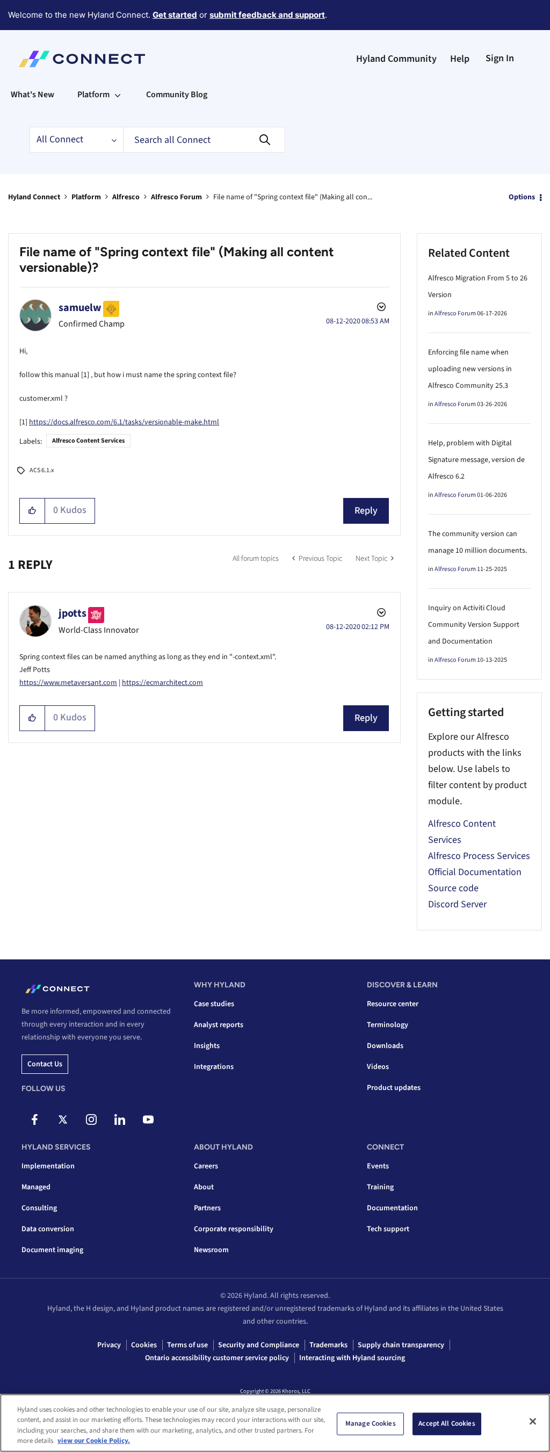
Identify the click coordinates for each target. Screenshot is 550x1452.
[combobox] (204, 140)
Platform (86, 197)
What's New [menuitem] (32, 94)
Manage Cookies (370, 1423)
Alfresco (126, 197)
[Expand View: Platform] (117, 94)
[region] (275, 1423)
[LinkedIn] (120, 1119)
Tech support (388, 1229)
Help (459, 59)
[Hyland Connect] (82, 59)
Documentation (392, 1208)
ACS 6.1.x (42, 470)
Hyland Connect (34, 197)
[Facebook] (34, 1119)
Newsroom (211, 1250)
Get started (175, 15)
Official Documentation (475, 872)
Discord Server (457, 904)
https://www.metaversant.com (68, 682)
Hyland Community (396, 59)
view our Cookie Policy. (93, 1441)
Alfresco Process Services (479, 856)
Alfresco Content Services (88, 440)
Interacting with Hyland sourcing (352, 1358)
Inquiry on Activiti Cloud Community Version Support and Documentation (473, 625)
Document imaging (52, 1250)
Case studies (214, 1004)
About (204, 1187)
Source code (453, 888)
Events (378, 1166)
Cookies (144, 1345)
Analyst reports (218, 1025)
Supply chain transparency (401, 1345)
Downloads (385, 1046)
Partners (207, 1208)
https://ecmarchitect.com (162, 682)
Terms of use (187, 1345)
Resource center (392, 1004)
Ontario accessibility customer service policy (217, 1358)
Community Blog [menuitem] (176, 94)
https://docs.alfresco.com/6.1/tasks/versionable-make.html (124, 422)
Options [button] (522, 197)
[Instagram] (91, 1119)
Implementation (48, 1166)
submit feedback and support (267, 15)
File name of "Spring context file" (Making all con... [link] (292, 197)
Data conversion (47, 1229)
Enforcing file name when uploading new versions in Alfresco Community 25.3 (470, 369)
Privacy (109, 1345)
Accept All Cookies (446, 1423)
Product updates (394, 1087)
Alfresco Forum (176, 197)
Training (380, 1187)
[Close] (533, 1421)
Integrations (214, 1066)
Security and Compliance (258, 1345)
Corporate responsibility (233, 1229)
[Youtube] (148, 1119)
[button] (32, 511)
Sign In (500, 58)
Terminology (387, 1025)
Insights (207, 1046)
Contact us (44, 1064)
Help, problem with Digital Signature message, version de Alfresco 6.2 (476, 460)
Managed (35, 1187)
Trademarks (328, 1345)
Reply (366, 510)
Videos (378, 1066)
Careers (206, 1166)
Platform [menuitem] (93, 94)
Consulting (39, 1208)
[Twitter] (63, 1119)
